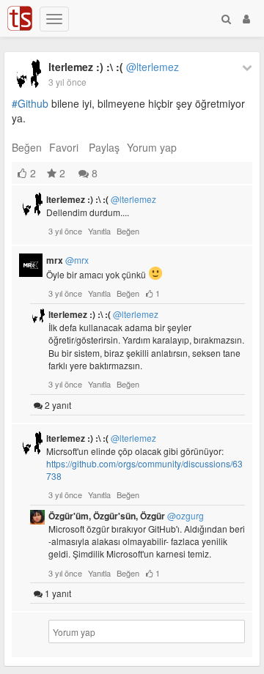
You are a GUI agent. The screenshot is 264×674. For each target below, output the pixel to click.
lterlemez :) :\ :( (113, 66)
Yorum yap (152, 147)
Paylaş (104, 147)
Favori (63, 147)
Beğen (27, 147)
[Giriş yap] (246, 18)
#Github (30, 103)
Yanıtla (99, 231)
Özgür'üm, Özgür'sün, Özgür (126, 515)
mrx (67, 260)
